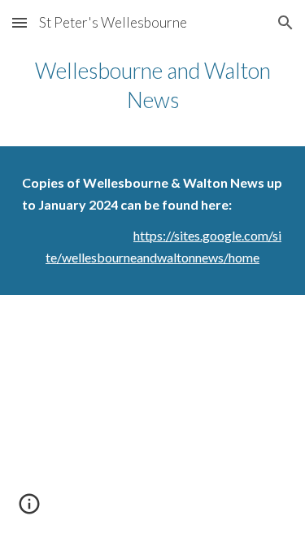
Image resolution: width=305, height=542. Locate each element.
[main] (152, 85)
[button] (19, 22)
